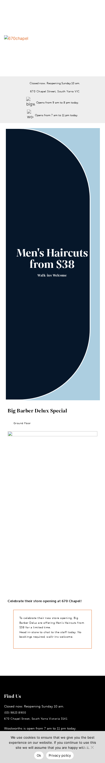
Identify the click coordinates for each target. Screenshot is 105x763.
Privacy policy (60, 755)
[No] (92, 746)
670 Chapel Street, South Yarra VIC (55, 91)
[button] (84, 38)
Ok (39, 755)
